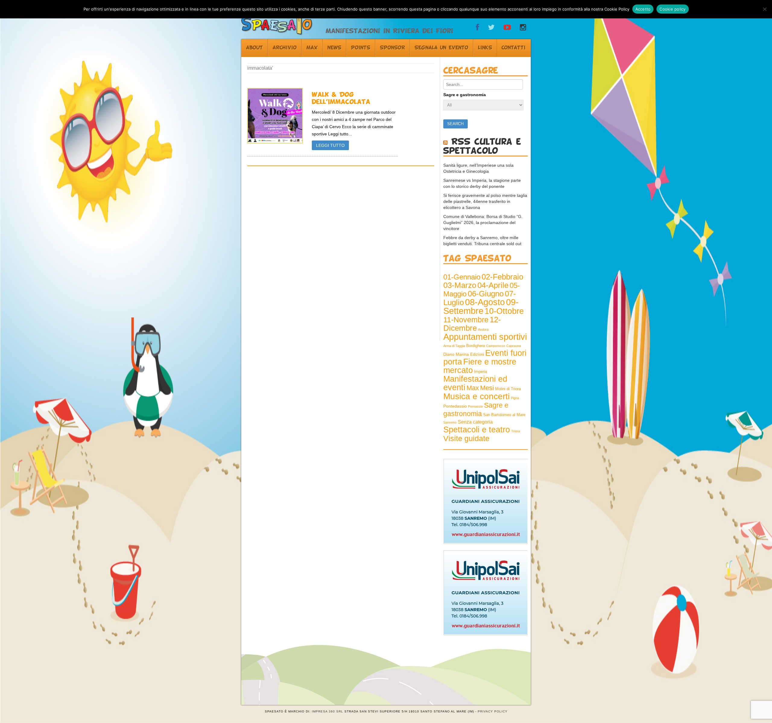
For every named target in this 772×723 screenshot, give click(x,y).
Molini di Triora (508, 389)
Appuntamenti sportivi (485, 337)
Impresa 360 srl (327, 711)
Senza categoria (475, 422)
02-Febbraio (502, 276)
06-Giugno (486, 293)
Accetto (643, 9)
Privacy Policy (493, 711)
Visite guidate (466, 438)
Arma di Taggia (454, 346)
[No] (764, 9)
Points (360, 48)
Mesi (487, 388)
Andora (483, 329)
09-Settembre (481, 306)
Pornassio (475, 406)
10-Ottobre (504, 311)
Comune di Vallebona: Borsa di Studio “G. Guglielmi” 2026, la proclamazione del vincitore (483, 222)
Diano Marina (456, 354)
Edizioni (477, 354)
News (334, 48)
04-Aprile (492, 285)
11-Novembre (466, 320)
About (254, 48)
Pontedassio (455, 406)
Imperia (480, 372)
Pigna (515, 398)
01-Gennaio (461, 277)
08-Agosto (485, 302)
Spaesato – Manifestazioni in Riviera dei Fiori (280, 19)
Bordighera (475, 346)
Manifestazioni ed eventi (475, 383)
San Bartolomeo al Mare (504, 415)
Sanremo (450, 422)
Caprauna (513, 346)
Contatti (513, 48)
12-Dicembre (472, 323)
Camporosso (495, 346)
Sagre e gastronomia (464, 94)
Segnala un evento (441, 48)
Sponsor (392, 48)
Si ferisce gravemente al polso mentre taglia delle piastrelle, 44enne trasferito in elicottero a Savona (485, 201)
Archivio (285, 48)
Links (485, 48)
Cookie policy (672, 9)
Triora (515, 431)
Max (312, 48)
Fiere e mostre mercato (479, 366)
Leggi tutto (330, 145)
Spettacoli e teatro (476, 429)
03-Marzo (459, 285)
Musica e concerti (476, 396)
